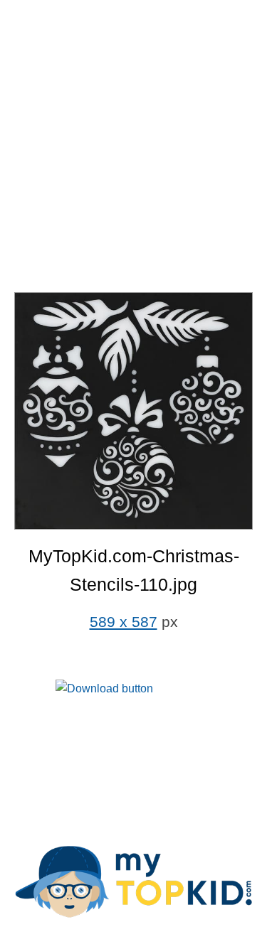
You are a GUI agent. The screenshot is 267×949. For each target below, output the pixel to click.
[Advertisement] (133, 147)
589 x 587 (123, 622)
